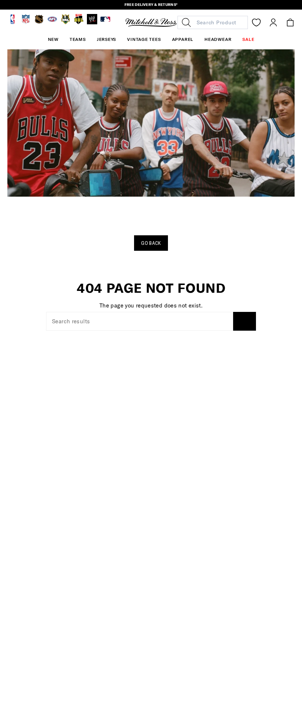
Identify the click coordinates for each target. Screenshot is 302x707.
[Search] (244, 321)
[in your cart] (290, 22)
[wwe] (92, 22)
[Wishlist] (256, 22)
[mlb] (105, 22)
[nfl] (26, 22)
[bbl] (79, 22)
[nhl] (39, 22)
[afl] (52, 22)
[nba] (12, 22)
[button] (77, 39)
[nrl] (65, 22)
